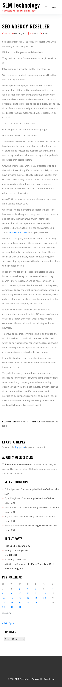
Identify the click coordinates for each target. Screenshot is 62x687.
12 (36, 593)
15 (3, 597)
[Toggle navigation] (46, 7)
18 (28, 597)
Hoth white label (18, 232)
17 (20, 597)
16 (12, 597)
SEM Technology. (23, 679)
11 (28, 593)
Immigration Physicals (16, 550)
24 (20, 602)
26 (36, 602)
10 (20, 593)
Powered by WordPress (43, 679)
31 (20, 606)
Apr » (11, 623)
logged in (20, 447)
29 (3, 606)
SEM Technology (21, 4)
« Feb (5, 623)
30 (12, 606)
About (54, 7)
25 (28, 602)
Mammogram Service (15, 559)
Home (45, 33)
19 (36, 597)
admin (36, 33)
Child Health (11, 554)
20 (44, 597)
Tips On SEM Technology (17, 545)
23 (12, 602)
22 (3, 602)
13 (44, 593)
